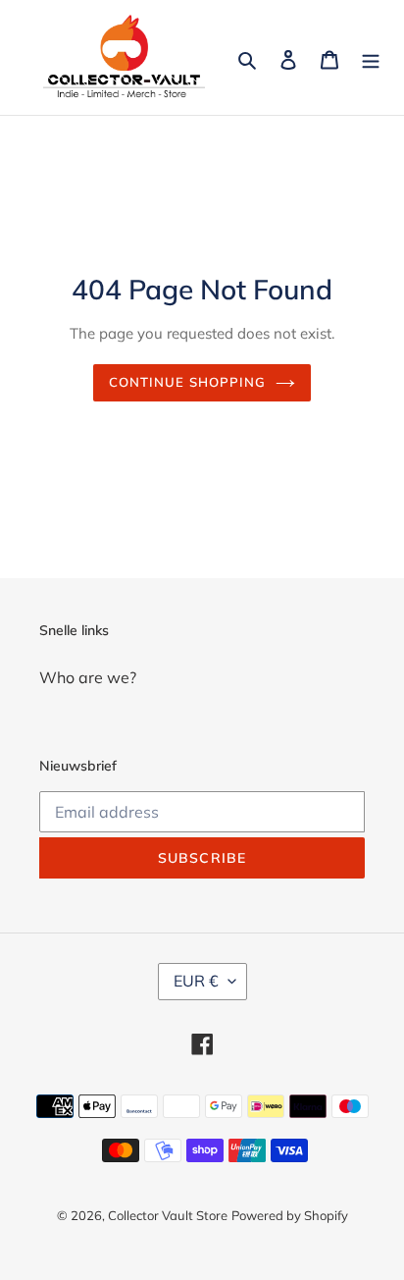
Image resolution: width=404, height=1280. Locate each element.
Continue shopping (188, 382)
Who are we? (87, 677)
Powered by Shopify (289, 1215)
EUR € (196, 980)
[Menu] (370, 58)
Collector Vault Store (167, 1215)
